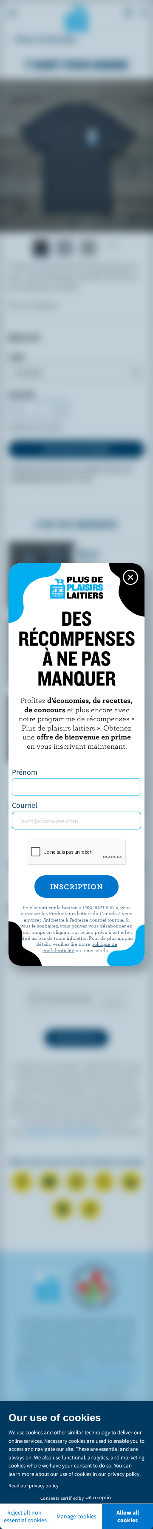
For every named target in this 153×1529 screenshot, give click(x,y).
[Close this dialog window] (130, 577)
